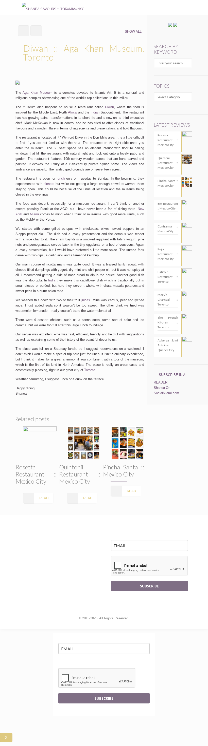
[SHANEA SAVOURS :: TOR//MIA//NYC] (53, 7)
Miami (34, 214)
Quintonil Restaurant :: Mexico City (79, 474)
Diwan (109, 107)
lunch (61, 178)
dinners (49, 184)
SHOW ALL (133, 31)
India (51, 280)
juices (85, 300)
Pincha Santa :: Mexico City (123, 470)
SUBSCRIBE (149, 586)
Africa (72, 112)
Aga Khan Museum (38, 92)
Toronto (89, 370)
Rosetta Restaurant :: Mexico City (36, 474)
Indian (95, 112)
